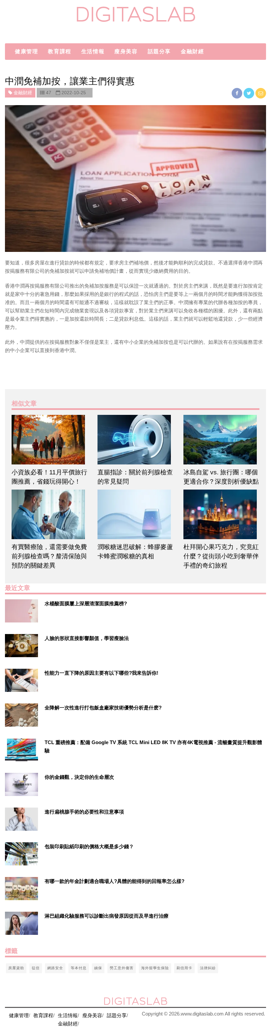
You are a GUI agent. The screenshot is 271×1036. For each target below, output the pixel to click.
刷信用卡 (184, 968)
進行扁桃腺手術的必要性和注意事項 (84, 812)
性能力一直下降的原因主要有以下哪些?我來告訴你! (101, 673)
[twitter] (249, 93)
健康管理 (26, 51)
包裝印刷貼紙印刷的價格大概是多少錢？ (89, 846)
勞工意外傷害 (122, 968)
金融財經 (192, 51)
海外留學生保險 (155, 968)
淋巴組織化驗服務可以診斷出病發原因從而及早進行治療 (107, 916)
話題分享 (159, 51)
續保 (98, 968)
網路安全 (55, 968)
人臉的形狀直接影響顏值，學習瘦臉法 (87, 638)
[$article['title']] (50, 439)
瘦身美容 (125, 51)
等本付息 (79, 968)
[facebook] (238, 93)
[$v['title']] (21, 610)
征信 (36, 968)
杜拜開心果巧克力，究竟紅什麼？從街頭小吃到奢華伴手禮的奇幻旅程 (221, 556)
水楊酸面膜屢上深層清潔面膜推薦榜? (86, 603)
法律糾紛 (208, 968)
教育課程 (59, 51)
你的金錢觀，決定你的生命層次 (79, 777)
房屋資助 (16, 968)
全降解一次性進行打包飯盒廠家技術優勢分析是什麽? (103, 707)
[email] (260, 93)
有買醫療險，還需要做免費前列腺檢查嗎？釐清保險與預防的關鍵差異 (49, 556)
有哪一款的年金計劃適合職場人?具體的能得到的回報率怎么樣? (114, 881)
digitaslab (135, 14)
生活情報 (92, 51)
